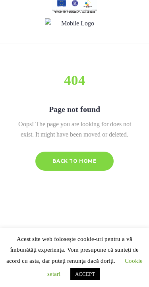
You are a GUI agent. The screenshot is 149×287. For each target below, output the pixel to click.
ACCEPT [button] (85, 274)
